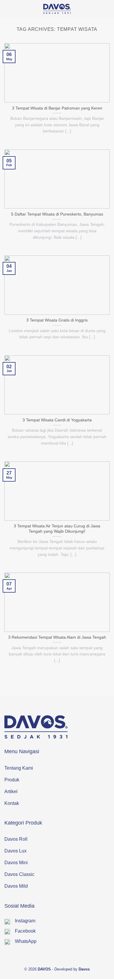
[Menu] (105, 9)
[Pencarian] (6, 8)
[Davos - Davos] (57, 9)
